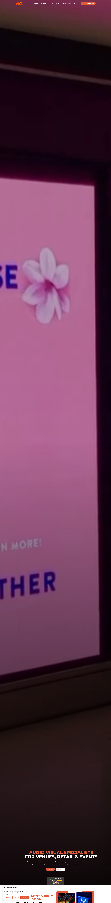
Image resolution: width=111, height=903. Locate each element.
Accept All (25, 897)
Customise (8, 897)
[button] (88, 3)
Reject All (17, 897)
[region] (17, 892)
